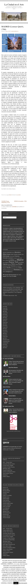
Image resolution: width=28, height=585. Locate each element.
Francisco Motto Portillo (8, 503)
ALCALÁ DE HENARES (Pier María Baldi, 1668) (13, 289)
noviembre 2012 (6, 341)
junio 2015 (5, 325)
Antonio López (6, 489)
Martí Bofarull (5, 509)
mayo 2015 (5, 327)
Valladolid (8, 269)
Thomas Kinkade (6, 517)
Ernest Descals (6, 500)
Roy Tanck (19, 274)
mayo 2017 (5, 319)
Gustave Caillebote (7, 505)
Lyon (16, 260)
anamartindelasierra (14, 31)
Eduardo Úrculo (6, 497)
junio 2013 (5, 335)
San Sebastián (18, 266)
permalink (19, 194)
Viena (4, 271)
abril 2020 (5, 311)
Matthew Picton (6, 511)
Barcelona (18, 252)
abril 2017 (5, 320)
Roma (20, 264)
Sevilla (9, 268)
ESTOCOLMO (11, 256)
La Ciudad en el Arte (14, 4)
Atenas (13, 252)
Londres (11, 260)
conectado (14, 206)
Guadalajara (10, 258)
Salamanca (5, 266)
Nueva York (13, 262)
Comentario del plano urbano (9, 464)
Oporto (9, 264)
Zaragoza (8, 271)
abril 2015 (5, 328)
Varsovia (11, 269)
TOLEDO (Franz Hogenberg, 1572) (5, 202)
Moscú (4, 262)
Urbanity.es (5, 475)
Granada (5, 258)
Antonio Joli (5, 487)
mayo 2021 (5, 308)
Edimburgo (6, 256)
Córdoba (16, 254)
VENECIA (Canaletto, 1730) (20, 201)
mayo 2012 (5, 346)
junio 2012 (5, 344)
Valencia (5, 269)
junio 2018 (5, 314)
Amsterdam (9, 252)
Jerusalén (15, 258)
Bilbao (4, 254)
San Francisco (12, 266)
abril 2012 (5, 347)
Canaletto (5, 494)
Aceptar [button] (16, 583)
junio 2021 (5, 306)
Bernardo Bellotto (6, 490)
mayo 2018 (5, 316)
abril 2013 (5, 338)
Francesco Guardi (6, 501)
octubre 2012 (5, 343)
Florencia (17, 256)
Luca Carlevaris (6, 508)
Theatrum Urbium (6, 550)
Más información (23, 583)
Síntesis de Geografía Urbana (9, 471)
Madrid (10, 194)
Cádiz (12, 254)
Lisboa (6, 260)
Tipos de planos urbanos (8, 473)
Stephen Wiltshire (6, 516)
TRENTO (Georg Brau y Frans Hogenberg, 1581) (13, 287)
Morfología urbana (6, 468)
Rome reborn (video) (7, 546)
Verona (21, 269)
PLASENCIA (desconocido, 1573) (10, 295)
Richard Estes (6, 514)
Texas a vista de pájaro (8, 549)
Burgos (8, 254)
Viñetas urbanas (6, 476)
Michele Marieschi (6, 512)
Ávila (11, 271)
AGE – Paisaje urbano (7, 462)
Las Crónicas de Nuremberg (8, 539)
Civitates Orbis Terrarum (8, 531)
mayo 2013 (5, 336)
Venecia (17, 269)
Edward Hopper (6, 498)
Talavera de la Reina (14, 267)
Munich (7, 262)
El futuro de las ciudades (8, 465)
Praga (16, 264)
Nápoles (5, 264)
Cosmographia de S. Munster (9, 535)
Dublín (22, 254)
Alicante (4, 252)
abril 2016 (5, 324)
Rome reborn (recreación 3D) (9, 544)
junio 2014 (5, 330)
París (13, 264)
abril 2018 (5, 317)
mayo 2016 (5, 322)
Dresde (19, 254)
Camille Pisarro (6, 492)
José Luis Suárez (6, 506)
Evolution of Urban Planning (8, 467)
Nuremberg (21, 262)
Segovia (5, 267)
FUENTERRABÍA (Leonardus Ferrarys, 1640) (12, 290)
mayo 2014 (5, 331)
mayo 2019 (5, 313)
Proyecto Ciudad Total (7, 470)
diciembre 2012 (6, 339)
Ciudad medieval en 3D (7, 530)
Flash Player (9, 276)
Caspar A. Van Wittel (7, 495)
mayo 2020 (5, 309)
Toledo (20, 268)
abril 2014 (5, 333)
